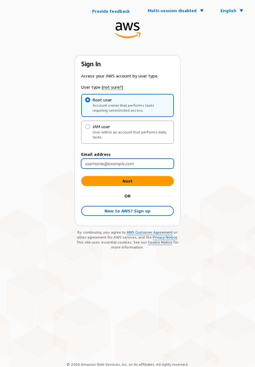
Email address (96, 154)
